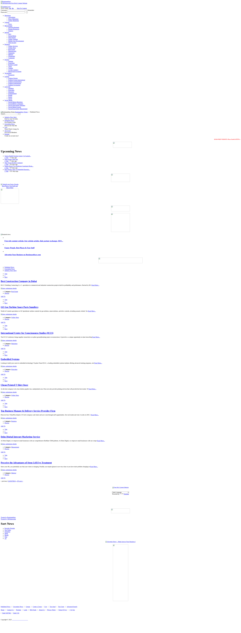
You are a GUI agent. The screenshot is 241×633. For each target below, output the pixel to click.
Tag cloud (53, 606)
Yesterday (7, 532)
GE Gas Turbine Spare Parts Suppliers (19, 307)
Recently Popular (10, 528)
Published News (9, 120)
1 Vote (6, 157)
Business (14, 421)
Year (6, 537)
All (5, 538)
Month (6, 535)
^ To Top (72, 610)
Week (6, 533)
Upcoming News (10, 124)
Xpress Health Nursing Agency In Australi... (18, 156)
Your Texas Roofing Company (14, 163)
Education (14, 369)
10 (15, 481)
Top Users (8, 131)
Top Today (8, 530)
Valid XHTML (6, 613)
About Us (42, 610)
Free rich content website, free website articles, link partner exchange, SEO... (34, 241)
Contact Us (10, 610)
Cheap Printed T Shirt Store (14, 385)
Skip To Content (22, 8)
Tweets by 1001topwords (8, 519)
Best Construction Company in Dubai (19, 281)
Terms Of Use (62, 610)
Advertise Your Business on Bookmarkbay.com (23, 255)
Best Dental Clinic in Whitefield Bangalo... (17, 169)
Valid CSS (16, 613)
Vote (6, 274)
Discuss (7, 293)
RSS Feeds (33, 610)
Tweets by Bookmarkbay (8, 517)
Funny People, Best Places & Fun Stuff (19, 248)
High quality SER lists (11, 159)
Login (25, 610)
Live (6, 127)
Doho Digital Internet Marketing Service (20, 437)
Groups (28, 606)
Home (2, 610)
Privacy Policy (51, 610)
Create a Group (37, 606)
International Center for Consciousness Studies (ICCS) (27, 333)
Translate (126, 494)
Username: (4, 10)
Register (7, 134)
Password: (4, 12)
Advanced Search (72, 606)
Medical (13, 473)
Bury (6, 277)
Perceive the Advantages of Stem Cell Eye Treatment (26, 462)
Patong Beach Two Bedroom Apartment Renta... (19, 166)
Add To (3, 296)
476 (18, 481)
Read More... (95, 285)
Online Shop (15, 317)
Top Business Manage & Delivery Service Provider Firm (28, 411)
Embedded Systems (10, 359)
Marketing (14, 343)
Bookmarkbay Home (21, 112)
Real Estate (14, 291)
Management (15, 447)
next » (21, 481)
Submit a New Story (11, 117)
